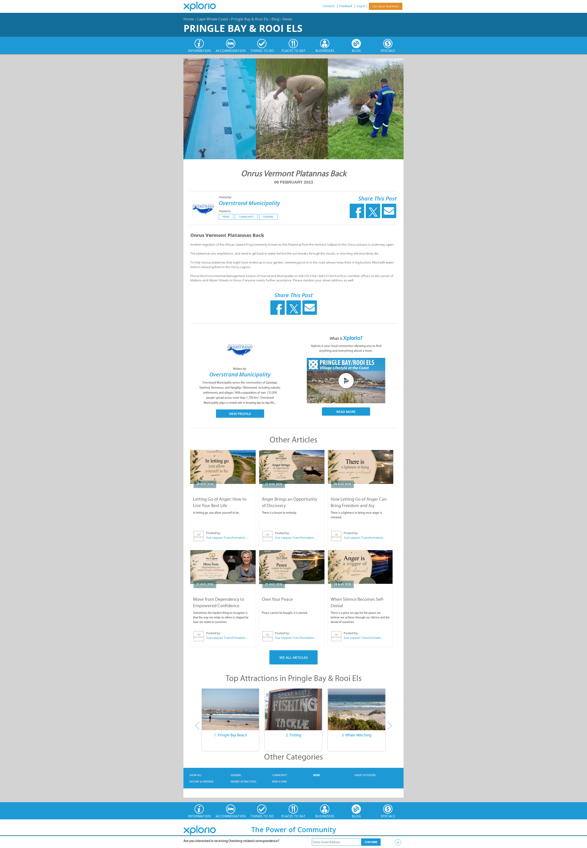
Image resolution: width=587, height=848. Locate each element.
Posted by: (225, 197)
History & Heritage (201, 781)
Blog (275, 19)
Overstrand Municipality (249, 203)
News (287, 19)
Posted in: (225, 211)
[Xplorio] (203, 6)
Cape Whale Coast (212, 19)
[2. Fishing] (293, 709)
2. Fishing (293, 735)
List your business (385, 6)
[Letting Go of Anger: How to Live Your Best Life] (223, 467)
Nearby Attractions (243, 781)
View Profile (240, 413)
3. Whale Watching (356, 735)
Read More (346, 411)
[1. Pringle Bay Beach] (230, 709)
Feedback (345, 6)
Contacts (329, 6)
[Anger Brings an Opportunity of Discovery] (291, 467)
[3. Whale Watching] (356, 709)
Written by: (240, 368)
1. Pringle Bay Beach (230, 735)
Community (246, 216)
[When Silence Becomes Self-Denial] (360, 567)
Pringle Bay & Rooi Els (250, 19)
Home (188, 19)
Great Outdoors (365, 775)
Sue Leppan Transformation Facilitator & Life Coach (227, 537)
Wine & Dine (279, 781)
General (268, 216)
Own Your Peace (277, 599)
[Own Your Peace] (291, 567)
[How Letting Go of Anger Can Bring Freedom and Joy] (360, 467)
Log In (361, 6)
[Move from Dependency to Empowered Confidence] (223, 567)
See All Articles (293, 657)
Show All (195, 775)
